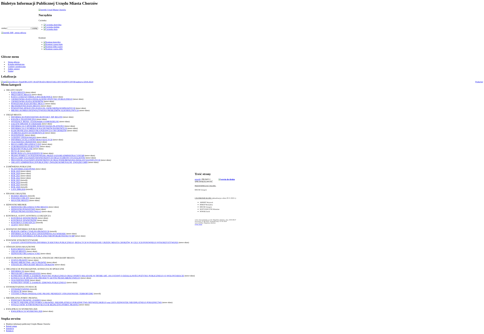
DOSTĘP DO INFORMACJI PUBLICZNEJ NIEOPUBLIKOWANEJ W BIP (43, 236)
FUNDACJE (16, 291)
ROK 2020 (15, 173)
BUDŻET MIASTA (19, 196)
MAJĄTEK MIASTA (20, 200)
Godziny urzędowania (17, 67)
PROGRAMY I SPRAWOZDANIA (26, 273)
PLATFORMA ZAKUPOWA (23, 169)
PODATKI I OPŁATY (20, 198)
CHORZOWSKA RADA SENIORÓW (27, 101)
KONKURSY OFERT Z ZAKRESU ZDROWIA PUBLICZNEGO (38, 282)
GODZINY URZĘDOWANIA (23, 137)
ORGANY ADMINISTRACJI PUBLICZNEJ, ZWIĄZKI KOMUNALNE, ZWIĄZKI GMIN (49, 162)
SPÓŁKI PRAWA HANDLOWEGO (26, 211)
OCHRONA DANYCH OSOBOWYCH (28, 133)
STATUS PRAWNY (19, 260)
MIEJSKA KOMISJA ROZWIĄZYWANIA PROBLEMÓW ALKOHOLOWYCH (45, 110)
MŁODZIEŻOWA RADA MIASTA (25, 106)
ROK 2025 (15, 185)
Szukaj (10, 71)
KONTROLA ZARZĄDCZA (23, 222)
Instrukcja (10, 328)
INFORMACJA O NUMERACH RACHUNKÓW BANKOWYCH (39, 128)
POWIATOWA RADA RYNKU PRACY (28, 104)
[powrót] (10, 82)
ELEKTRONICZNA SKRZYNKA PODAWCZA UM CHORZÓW (39, 131)
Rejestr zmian (11, 326)
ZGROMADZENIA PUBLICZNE (25, 146)
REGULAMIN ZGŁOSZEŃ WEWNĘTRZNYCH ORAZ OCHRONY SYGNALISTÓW (48, 158)
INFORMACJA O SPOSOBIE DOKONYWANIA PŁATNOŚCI (37, 126)
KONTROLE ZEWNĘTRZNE (24, 220)
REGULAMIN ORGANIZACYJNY (26, 144)
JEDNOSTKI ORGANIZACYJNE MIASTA (29, 207)
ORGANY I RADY (32, 82)
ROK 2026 (15, 187)
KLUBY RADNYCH (63, 82)
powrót (197, 179)
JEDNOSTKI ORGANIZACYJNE (25, 253)
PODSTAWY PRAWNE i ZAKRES (26, 300)
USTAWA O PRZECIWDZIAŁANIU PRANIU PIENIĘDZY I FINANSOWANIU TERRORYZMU (52, 294)
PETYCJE (15, 151)
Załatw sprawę (14, 69)
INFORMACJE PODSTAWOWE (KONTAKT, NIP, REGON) (37, 117)
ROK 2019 (15, 171)
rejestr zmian (198, 224)
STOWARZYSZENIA (20, 289)
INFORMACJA (17, 271)
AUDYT (14, 225)
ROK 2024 (15, 182)
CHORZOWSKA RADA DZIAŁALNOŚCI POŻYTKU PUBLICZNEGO (42, 99)
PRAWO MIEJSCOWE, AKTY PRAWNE (28, 262)
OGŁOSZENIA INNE (20, 280)
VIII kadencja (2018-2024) (82, 82)
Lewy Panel (19, 82)
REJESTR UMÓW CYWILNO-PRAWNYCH (30, 231)
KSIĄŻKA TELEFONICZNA (23, 119)
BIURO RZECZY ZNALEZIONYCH (27, 153)
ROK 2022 (15, 178)
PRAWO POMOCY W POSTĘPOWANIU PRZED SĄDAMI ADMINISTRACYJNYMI (47, 155)
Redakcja (9, 331)
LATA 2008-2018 (18, 189)
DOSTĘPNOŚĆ (17, 135)
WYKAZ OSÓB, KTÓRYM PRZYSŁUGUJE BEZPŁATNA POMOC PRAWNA (45, 305)
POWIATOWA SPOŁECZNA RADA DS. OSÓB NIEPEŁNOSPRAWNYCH (43, 108)
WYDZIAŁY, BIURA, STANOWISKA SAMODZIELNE (35, 121)
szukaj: (4, 28)
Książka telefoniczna (16, 64)
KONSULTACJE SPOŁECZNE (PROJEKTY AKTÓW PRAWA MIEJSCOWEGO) (45, 278)
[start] (3, 82)
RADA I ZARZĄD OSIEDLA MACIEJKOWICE (31, 97)
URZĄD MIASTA (18, 251)
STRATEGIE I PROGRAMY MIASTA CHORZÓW (32, 265)
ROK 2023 (15, 180)
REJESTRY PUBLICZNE (22, 149)
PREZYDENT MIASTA (21, 94)
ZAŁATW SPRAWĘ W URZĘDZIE (26, 124)
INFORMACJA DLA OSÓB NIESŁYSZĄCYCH (31, 140)
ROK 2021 (15, 176)
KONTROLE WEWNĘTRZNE (24, 218)
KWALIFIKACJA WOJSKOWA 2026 (26, 311)
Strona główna (14, 62)
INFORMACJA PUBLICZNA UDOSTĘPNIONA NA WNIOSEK (38, 234)
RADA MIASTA (47, 82)
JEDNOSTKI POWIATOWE (23, 209)
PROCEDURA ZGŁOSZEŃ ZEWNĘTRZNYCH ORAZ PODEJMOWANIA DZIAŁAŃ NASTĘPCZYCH (55, 160)
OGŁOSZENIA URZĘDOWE (23, 142)
